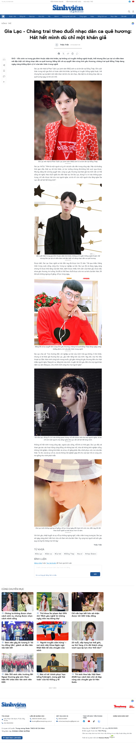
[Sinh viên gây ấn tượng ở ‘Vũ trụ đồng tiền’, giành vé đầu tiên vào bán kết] (17, 630)
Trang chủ (3, 16)
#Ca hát (58, 554)
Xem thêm (132, 16)
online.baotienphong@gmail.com (68, 721)
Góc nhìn (41, 16)
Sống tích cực (102, 16)
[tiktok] (95, 721)
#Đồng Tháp (69, 554)
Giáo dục (32, 16)
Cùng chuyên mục (13, 588)
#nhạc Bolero (90, 554)
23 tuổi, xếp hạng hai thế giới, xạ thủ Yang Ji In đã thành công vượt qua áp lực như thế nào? (87, 645)
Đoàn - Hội (12, 16)
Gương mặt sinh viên (69, 16)
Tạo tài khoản (51, 563)
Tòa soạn (5, 716)
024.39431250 (8, 723)
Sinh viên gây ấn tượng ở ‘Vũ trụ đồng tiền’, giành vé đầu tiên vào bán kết (17, 645)
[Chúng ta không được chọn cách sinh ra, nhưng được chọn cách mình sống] (17, 601)
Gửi (95, 574)
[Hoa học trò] (131, 707)
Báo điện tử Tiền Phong (68, 9)
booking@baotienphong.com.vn (42, 721)
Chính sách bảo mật (121, 716)
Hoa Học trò (88, 1)
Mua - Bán (114, 16)
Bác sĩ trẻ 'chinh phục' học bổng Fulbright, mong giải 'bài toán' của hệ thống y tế (51, 677)
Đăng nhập (38, 563)
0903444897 (62, 719)
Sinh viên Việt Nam (14, 705)
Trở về (4, 82)
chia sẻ (59, 54)
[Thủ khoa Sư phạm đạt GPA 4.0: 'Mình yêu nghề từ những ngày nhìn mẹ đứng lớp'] (52, 601)
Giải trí (56, 16)
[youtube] (133, 1)
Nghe (4, 60)
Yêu (49, 16)
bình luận (77, 54)
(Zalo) (44, 719)
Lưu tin (4, 71)
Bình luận (4, 76)
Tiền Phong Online (56, 1)
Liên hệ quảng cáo (37, 716)
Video (92, 16)
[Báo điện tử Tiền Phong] (120, 707)
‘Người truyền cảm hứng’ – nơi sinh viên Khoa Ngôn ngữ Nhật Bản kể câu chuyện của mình (51, 646)
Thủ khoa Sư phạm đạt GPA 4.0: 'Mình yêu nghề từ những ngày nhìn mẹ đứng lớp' (52, 616)
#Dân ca (48, 554)
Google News (132, 23)
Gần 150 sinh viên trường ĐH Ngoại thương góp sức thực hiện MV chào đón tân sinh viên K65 (17, 678)
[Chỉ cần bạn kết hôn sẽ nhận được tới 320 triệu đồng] (88, 601)
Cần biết (124, 16)
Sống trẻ (22, 16)
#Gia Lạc (38, 554)
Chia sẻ (4, 65)
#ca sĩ (79, 554)
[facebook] (129, 1)
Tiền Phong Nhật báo (73, 1)
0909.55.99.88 (37, 719)
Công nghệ (83, 16)
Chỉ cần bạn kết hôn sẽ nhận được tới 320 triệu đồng (85, 614)
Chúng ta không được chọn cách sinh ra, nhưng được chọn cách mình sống (17, 616)
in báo (73, 54)
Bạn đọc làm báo (13, 738)
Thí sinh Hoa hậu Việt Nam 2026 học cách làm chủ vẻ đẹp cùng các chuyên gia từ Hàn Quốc (87, 678)
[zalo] (100, 721)
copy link (68, 54)
